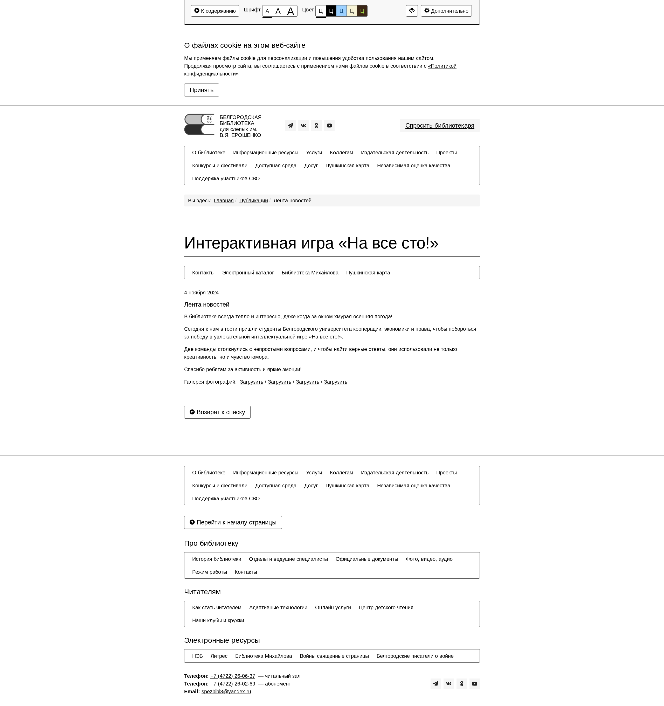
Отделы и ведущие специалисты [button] (288, 559)
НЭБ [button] (197, 656)
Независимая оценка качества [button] (413, 165)
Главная (224, 200)
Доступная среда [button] (275, 165)
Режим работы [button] (209, 572)
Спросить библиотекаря (439, 125)
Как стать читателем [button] (216, 607)
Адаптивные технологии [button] (278, 607)
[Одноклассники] (316, 125)
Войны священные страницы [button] (334, 656)
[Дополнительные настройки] (412, 11)
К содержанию (217, 11)
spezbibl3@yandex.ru (226, 691)
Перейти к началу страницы (235, 522)
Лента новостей (293, 200)
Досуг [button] (311, 165)
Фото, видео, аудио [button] (429, 559)
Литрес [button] (219, 656)
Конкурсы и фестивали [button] (219, 165)
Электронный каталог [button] (248, 272)
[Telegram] (290, 125)
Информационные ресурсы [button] (265, 152)
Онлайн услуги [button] (333, 607)
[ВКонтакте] (303, 125)
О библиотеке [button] (208, 152)
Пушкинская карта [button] (347, 165)
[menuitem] (208, 152)
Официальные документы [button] (367, 559)
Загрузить (251, 382)
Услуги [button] (314, 152)
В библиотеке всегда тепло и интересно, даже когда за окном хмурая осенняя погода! (288, 316)
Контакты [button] (203, 272)
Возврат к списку (220, 412)
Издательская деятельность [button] (394, 152)
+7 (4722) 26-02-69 (232, 684)
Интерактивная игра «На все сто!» (311, 243)
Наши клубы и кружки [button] (218, 620)
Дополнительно (449, 11)
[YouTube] (329, 125)
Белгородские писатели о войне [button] (415, 656)
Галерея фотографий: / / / (265, 382)
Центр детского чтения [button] (386, 607)
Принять (202, 89)
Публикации (253, 200)
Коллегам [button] (341, 152)
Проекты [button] (446, 152)
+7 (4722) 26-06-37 (232, 676)
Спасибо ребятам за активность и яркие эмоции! (243, 369)
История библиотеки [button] (216, 559)
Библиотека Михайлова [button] (310, 272)
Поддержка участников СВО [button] (226, 178)
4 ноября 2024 (201, 292)
